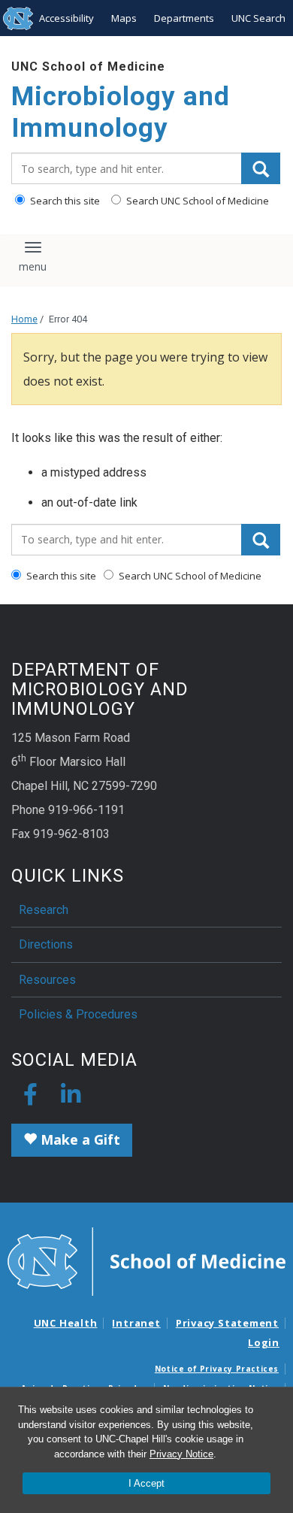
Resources (47, 980)
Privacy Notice (181, 1454)
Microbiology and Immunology (120, 112)
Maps (124, 18)
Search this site (64, 200)
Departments (184, 18)
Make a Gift (78, 1139)
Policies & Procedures (78, 1014)
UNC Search (258, 18)
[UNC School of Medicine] (146, 1260)
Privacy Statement (227, 1323)
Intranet (136, 1323)
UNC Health (66, 1323)
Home (24, 319)
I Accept (146, 1483)
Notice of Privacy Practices (217, 1368)
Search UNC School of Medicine (196, 200)
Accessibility (66, 18)
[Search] (260, 168)
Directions (46, 944)
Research (43, 910)
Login (263, 1342)
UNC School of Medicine (88, 66)
